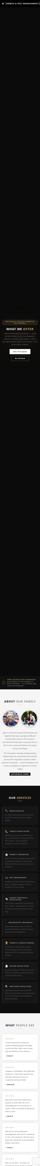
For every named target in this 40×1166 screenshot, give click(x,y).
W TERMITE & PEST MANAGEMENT (20, 3)
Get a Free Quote (20, 352)
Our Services (20, 358)
